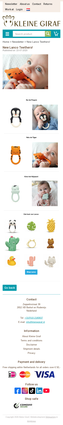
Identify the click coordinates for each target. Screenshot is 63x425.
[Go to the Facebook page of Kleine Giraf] (17, 390)
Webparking (51, 417)
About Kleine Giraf (31, 336)
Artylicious (31, 421)
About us (25, 4)
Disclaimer (31, 344)
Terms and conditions (31, 340)
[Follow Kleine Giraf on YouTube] (46, 390)
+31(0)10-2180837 (34, 318)
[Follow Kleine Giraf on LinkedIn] (38, 390)
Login (19, 9)
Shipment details (31, 349)
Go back (9, 287)
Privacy (31, 353)
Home (6, 41)
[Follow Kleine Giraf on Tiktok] (31, 390)
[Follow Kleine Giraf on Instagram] (24, 390)
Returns (47, 4)
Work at (9, 9)
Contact (36, 4)
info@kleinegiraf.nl (35, 322)
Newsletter (11, 4)
